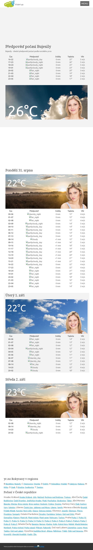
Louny (79, 528)
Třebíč (64, 531)
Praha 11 (7, 521)
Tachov (61, 518)
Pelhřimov (57, 531)
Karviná (19, 511)
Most (85, 528)
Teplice (7, 531)
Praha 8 (7, 524)
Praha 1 (75, 518)
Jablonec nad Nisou (42, 507)
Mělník (71, 524)
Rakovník (47, 528)
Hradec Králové (25, 497)
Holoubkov (55, 484)
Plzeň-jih (23, 518)
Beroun (42, 524)
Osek (13, 487)
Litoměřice (71, 528)
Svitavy (59, 514)
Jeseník (65, 511)
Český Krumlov (20, 501)
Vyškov (51, 504)
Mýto (6, 487)
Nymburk (7, 528)
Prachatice (52, 501)
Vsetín (29, 534)
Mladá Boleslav (81, 524)
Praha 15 (40, 521)
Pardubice (51, 514)
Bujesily (18, 484)
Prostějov (8, 514)
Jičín (35, 497)
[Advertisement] (46, 26)
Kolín (55, 524)
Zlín (34, 534)
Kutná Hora (63, 524)
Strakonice (61, 501)
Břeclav (14, 504)
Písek (44, 501)
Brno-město (23, 504)
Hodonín (43, 504)
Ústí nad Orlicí (68, 514)
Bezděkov (10, 484)
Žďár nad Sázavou (75, 531)
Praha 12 (15, 521)
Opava (35, 511)
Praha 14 (31, 521)
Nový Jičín (27, 511)
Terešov (40, 487)
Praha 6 (76, 521)
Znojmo (58, 504)
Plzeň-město (33, 518)
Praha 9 (14, 524)
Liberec (53, 507)
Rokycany (54, 518)
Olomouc (72, 511)
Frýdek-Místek (9, 511)
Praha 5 (69, 521)
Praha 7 (83, 521)
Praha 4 (62, 521)
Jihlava (49, 531)
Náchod (40, 497)
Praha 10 (82, 518)
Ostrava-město (45, 511)
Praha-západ (29, 528)
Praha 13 (23, 521)
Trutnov (67, 497)
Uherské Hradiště (19, 534)
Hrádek (64, 484)
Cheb (77, 504)
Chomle (37, 484)
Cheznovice (28, 484)
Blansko (7, 504)
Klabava (81, 484)
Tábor (69, 501)
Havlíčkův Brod (39, 531)
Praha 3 (55, 521)
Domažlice (8, 518)
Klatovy (16, 518)
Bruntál (84, 507)
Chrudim (42, 514)
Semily (60, 507)
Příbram (39, 528)
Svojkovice (29, 487)
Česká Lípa (28, 507)
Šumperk (16, 514)
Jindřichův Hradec (34, 501)
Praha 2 (48, 521)
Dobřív (45, 484)
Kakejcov (73, 484)
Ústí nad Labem (16, 531)
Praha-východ (17, 528)
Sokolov (12, 507)
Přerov (79, 511)
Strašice (21, 487)
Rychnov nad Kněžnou (54, 497)
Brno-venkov (34, 504)
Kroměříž (7, 534)
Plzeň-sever (44, 518)
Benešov (35, 524)
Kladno (49, 524)
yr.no (35, 546)
